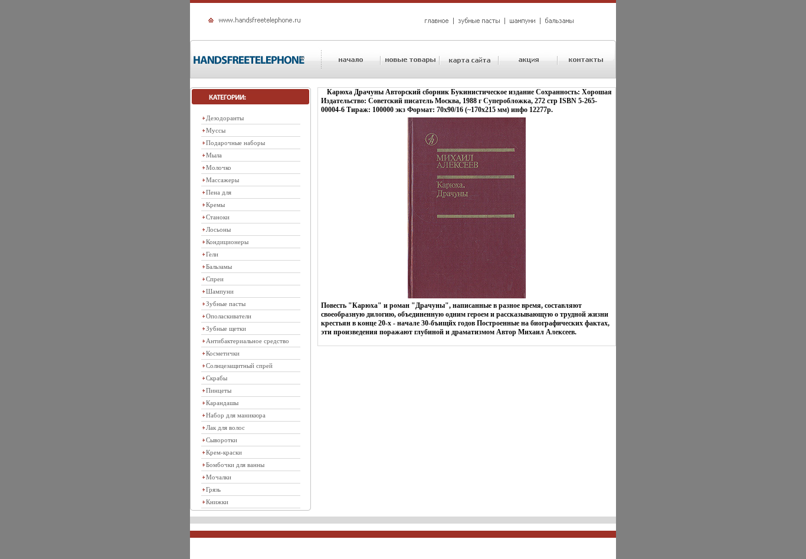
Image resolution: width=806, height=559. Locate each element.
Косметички (223, 353)
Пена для (218, 192)
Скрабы (216, 378)
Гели (212, 254)
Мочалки (218, 477)
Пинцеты (218, 390)
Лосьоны (218, 229)
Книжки (217, 501)
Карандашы (222, 402)
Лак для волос (225, 427)
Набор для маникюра (236, 415)
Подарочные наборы (235, 142)
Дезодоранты (225, 117)
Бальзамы (219, 266)
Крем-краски (224, 452)
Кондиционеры (227, 241)
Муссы (215, 130)
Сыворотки (221, 439)
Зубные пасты (225, 303)
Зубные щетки (226, 328)
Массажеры (222, 179)
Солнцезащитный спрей (239, 365)
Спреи (215, 278)
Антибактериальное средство (247, 340)
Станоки (218, 217)
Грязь (213, 489)
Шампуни (220, 291)
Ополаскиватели (228, 316)
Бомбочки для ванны (235, 464)
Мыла (214, 155)
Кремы (215, 204)
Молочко (218, 167)
